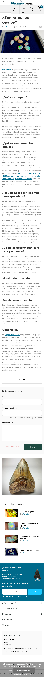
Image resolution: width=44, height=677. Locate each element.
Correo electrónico (9, 408)
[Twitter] (24, 379)
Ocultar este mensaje (24, 670)
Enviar (33, 447)
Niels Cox (9, 27)
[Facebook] (19, 379)
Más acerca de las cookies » (23, 674)
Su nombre (6, 397)
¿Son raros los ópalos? (29, 550)
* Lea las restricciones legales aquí (14, 596)
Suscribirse (35, 592)
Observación (7, 422)
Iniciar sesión (24, 11)
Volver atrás (3, 2)
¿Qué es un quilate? (28, 512)
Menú (5, 11)
